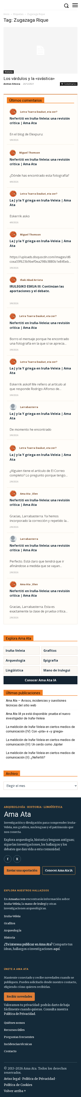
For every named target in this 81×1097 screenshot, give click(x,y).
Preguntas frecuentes (19, 1037)
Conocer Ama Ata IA (40, 680)
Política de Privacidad (19, 1014)
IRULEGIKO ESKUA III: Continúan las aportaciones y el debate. (37, 288)
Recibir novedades (19, 996)
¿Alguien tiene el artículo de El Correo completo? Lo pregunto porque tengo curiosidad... (37, 473)
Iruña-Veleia (15, 650)
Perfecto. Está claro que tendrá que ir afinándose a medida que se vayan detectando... (37, 563)
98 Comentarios (69, 84)
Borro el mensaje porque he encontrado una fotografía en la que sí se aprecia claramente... (39, 341)
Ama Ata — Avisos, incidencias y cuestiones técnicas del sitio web (36, 703)
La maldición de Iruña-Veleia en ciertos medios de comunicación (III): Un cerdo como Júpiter (40, 742)
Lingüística (14, 670)
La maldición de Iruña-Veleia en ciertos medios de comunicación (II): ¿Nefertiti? (40, 755)
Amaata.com (16, 899)
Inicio (6, 14)
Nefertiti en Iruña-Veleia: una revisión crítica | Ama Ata (40, 120)
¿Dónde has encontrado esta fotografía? (39, 175)
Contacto (10, 1051)
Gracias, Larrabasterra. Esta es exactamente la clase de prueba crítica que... (37, 609)
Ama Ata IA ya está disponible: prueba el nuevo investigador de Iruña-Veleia (38, 716)
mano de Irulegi (35, 904)
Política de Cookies (18, 1085)
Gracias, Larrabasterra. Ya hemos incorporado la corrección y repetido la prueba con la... (38, 518)
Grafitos (49, 650)
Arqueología (15, 660)
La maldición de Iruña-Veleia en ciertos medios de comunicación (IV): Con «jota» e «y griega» (40, 729)
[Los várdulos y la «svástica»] (40, 50)
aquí (56, 949)
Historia (9, 71)
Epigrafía (50, 660)
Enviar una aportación (22, 870)
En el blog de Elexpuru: (26, 134)
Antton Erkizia (12, 83)
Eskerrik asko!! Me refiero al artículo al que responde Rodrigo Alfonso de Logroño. (38, 386)
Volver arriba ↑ (15, 1091)
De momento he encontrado (30, 429)
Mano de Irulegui (56, 670)
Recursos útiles (14, 1030)
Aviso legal (12, 1079)
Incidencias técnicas (18, 1044)
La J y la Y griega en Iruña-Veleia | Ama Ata (40, 202)
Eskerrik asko (20, 216)
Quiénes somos (14, 1023)
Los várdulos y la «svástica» (29, 78)
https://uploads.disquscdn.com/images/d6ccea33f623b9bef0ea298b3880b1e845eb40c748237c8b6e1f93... (40, 259)
